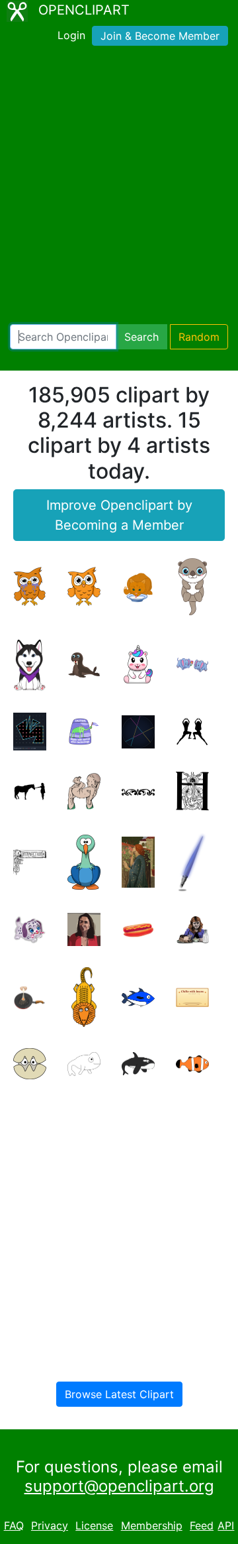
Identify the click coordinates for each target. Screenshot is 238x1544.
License (94, 1525)
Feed (202, 1525)
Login (71, 35)
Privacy (49, 1525)
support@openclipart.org (119, 1486)
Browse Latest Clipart (119, 1394)
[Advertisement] (119, 187)
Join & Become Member (159, 35)
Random (198, 336)
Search (141, 336)
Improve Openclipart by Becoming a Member (119, 515)
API (226, 1525)
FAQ (14, 1525)
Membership (151, 1525)
